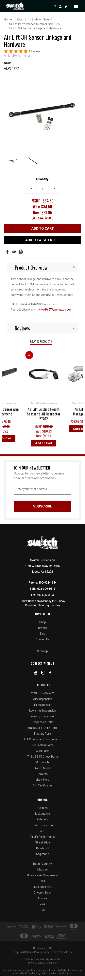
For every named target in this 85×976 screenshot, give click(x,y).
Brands (42, 627)
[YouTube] (35, 673)
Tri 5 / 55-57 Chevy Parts (42, 756)
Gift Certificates (42, 785)
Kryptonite (42, 854)
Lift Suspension (42, 704)
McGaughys (42, 813)
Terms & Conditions (61, 952)
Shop (42, 622)
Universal (42, 774)
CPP (42, 831)
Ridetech (42, 819)
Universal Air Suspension (42, 875)
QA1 (42, 881)
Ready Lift (42, 848)
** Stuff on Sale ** (42, 693)
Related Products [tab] (41, 341)
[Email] (14, 252)
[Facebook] (7, 251)
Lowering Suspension (42, 710)
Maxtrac (42, 869)
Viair (42, 904)
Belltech (43, 807)
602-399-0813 (46, 588)
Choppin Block (42, 892)
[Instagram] (43, 673)
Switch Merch (42, 768)
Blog (42, 633)
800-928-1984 (47, 582)
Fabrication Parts (42, 745)
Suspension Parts (43, 722)
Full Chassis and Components (42, 739)
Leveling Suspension (42, 716)
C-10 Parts (42, 750)
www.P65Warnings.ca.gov (54, 309)
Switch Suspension (42, 825)
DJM (42, 909)
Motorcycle (42, 762)
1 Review (34, 51)
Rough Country (42, 863)
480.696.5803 (45, 594)
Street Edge (42, 842)
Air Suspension (42, 699)
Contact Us (42, 639)
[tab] (42, 267)
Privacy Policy (41, 952)
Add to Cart (41, 443)
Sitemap (42, 651)
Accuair (42, 898)
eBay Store (42, 779)
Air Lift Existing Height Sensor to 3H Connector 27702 (41, 414)
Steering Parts (43, 733)
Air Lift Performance (42, 836)
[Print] (21, 252)
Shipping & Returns (23, 952)
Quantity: (42, 179)
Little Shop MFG (42, 886)
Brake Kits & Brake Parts (42, 727)
